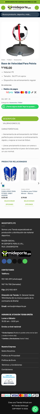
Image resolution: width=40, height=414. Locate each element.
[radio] (3, 185)
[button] (3, 8)
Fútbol (9, 60)
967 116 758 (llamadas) (11, 284)
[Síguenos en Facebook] (4, 261)
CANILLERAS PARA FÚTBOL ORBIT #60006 (8, 193)
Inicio (3, 60)
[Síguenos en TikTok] (14, 261)
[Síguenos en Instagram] (9, 261)
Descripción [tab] (9, 119)
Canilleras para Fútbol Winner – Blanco (29, 192)
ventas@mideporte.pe (16, 306)
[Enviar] (36, 14)
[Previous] (1, 187)
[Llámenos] (25, 261)
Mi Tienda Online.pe (20, 406)
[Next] (38, 187)
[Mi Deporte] (19, 7)
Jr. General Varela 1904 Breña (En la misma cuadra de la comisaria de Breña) (18, 298)
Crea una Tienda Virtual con (20, 402)
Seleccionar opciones (9, 202)
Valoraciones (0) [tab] (11, 123)
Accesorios (18, 60)
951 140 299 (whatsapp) (12, 279)
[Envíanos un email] (19, 261)
